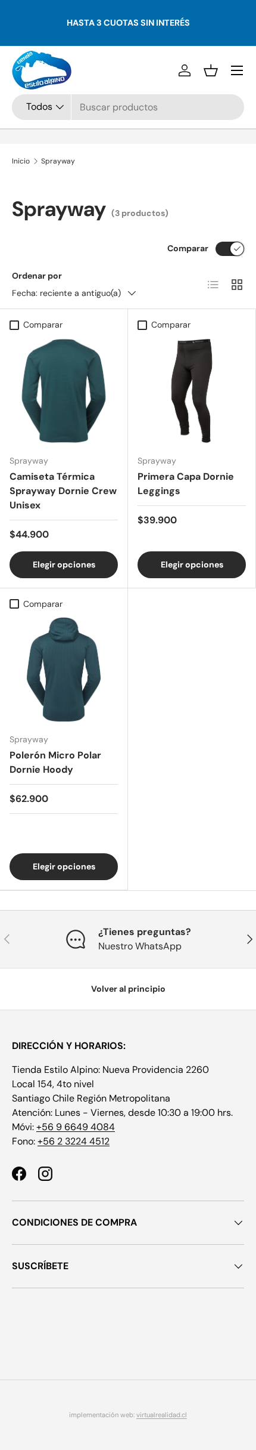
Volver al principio (128, 988)
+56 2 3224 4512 (74, 1141)
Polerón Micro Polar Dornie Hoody (55, 762)
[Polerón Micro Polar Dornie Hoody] (64, 669)
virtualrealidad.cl (161, 1415)
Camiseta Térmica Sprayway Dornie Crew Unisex (63, 490)
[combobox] (128, 107)
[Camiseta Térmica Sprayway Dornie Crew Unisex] (64, 391)
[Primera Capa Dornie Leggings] (192, 391)
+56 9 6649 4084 (75, 1127)
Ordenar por (37, 275)
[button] (211, 70)
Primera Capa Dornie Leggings (186, 483)
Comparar (187, 248)
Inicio (21, 161)
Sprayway (58, 161)
